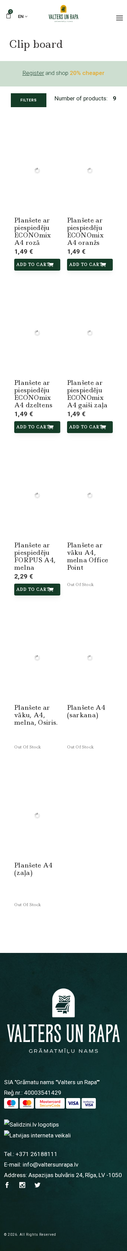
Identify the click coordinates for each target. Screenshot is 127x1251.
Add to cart (33, 264)
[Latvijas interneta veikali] (37, 1135)
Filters (28, 100)
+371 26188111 (37, 1154)
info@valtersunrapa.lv (50, 1164)
